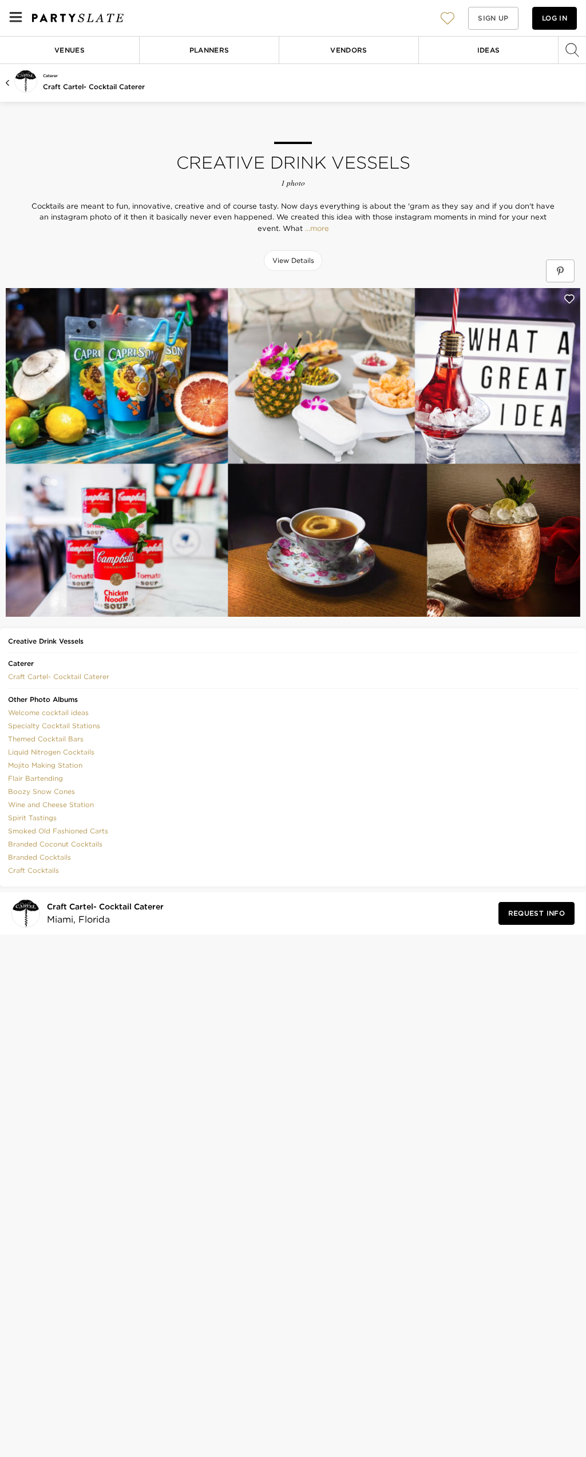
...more (316, 229)
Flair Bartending (35, 778)
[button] (447, 18)
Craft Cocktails (33, 870)
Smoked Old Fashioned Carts (58, 831)
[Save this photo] (569, 299)
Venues (69, 50)
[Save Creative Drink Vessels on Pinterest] (560, 271)
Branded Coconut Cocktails (55, 844)
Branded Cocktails (39, 857)
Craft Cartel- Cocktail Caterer (94, 86)
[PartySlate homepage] (78, 18)
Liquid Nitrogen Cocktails (51, 752)
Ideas (488, 50)
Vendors (348, 50)
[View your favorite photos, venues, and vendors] (447, 18)
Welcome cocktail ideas (48, 712)
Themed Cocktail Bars (46, 739)
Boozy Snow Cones (41, 791)
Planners (209, 50)
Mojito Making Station (45, 765)
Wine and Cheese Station (51, 804)
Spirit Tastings (32, 817)
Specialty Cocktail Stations (54, 725)
